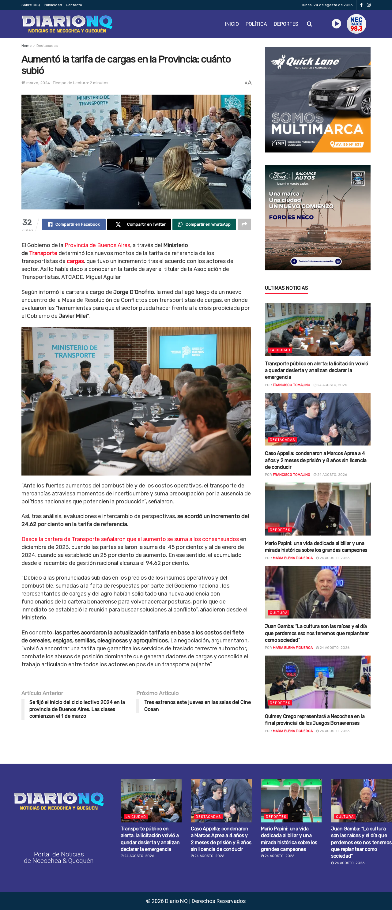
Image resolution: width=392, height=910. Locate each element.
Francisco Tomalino (291, 385)
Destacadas (47, 45)
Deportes (286, 24)
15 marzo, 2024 (35, 83)
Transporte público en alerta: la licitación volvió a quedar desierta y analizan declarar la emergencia (316, 370)
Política (256, 24)
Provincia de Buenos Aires (97, 245)
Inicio (232, 24)
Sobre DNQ (30, 5)
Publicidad (53, 5)
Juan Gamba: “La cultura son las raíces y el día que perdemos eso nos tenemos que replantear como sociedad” (317, 633)
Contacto (74, 5)
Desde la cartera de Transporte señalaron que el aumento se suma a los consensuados (130, 539)
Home (26, 45)
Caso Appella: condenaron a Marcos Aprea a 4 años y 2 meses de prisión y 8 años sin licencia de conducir (316, 460)
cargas (75, 261)
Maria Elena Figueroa (293, 558)
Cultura (279, 613)
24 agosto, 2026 (331, 385)
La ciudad (280, 350)
